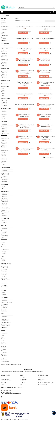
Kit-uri (3, 309)
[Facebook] (1, 396)
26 (2, 90)
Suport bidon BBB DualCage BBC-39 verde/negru (45, 83)
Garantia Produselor (24, 381)
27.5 (3, 91)
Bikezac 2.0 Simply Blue (45, 114)
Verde (3, 354)
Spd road (4, 285)
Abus (3, 32)
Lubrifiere (4, 304)
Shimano (4, 48)
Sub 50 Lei (4, 319)
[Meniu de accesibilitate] (54, 413)
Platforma (4, 287)
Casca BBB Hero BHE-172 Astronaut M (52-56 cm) (45, 148)
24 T (3, 237)
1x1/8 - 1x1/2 (4, 212)
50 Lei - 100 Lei (5, 320)
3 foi (3, 164)
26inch (3, 111)
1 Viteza (3, 196)
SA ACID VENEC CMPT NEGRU (45, 70)
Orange (3, 352)
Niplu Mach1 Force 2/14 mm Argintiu (24, 26)
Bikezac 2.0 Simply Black (24, 114)
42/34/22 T (4, 235)
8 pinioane (4, 179)
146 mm (4, 127)
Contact (2, 384)
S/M (3, 342)
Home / (4, 15)
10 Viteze (4, 201)
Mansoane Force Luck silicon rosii (45, 124)
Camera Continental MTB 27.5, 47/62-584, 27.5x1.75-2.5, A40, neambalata (24, 71)
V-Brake (3, 278)
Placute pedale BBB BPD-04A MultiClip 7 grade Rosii (24, 125)
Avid (3, 50)
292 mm (4, 140)
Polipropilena (5, 361)
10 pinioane (4, 174)
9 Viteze (3, 198)
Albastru (4, 355)
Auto (3, 292)
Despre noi (3, 377)
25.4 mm (4, 100)
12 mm (3, 65)
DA (2, 118)
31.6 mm (4, 104)
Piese (2, 23)
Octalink (4, 271)
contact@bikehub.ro (7, 392)
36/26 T (3, 231)
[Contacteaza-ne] (50, 12)
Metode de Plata (23, 377)
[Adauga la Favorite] (29, 32)
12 (2, 93)
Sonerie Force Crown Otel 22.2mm (45, 48)
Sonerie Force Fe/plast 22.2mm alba (24, 38)
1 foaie (3, 161)
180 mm (4, 71)
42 (51, 157)
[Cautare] (54, 7)
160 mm (4, 74)
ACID (3, 33)
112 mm (4, 128)
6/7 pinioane (4, 178)
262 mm (4, 145)
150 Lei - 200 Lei (5, 324)
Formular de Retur (23, 382)
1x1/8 (3, 210)
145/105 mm (4, 133)
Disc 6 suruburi (5, 279)
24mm (3, 260)
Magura (3, 53)
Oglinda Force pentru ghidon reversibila (24, 104)
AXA (3, 37)
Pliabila (3, 253)
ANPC (21, 384)
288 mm (4, 142)
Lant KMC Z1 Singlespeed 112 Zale (24, 94)
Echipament (3, 22)
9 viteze (3, 52)
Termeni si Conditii (5, 379)
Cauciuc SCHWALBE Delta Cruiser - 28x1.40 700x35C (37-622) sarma (24, 148)
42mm (3, 152)
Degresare (4, 306)
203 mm (4, 72)
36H (3, 186)
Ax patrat (4, 266)
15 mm (3, 63)
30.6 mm (4, 102)
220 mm (4, 76)
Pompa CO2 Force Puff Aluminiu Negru (45, 104)
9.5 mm (3, 62)
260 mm (4, 143)
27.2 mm (4, 105)
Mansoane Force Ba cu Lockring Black (24, 136)
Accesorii (3, 20)
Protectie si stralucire (6, 302)
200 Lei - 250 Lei (5, 325)
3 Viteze (3, 203)
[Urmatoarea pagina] (53, 157)
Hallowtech (4, 267)
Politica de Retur (23, 379)
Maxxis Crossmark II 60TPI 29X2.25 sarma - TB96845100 (45, 137)
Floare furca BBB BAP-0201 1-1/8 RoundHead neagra (24, 83)
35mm (3, 154)
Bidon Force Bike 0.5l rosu (45, 59)
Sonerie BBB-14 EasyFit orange (24, 48)
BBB (3, 38)
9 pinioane (4, 176)
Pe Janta (4, 276)
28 (2, 88)
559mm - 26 (4, 83)
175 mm (4, 130)
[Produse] (2, 12)
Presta (3, 294)
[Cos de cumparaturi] (53, 12)
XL (2, 339)
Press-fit (4, 269)
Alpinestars (4, 35)
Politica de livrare (4, 382)
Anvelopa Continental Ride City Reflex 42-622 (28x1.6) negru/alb (24, 59)
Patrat (3, 259)
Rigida (3, 251)
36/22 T (3, 232)
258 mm (4, 146)
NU (3, 116)
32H (3, 188)
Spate (3, 246)
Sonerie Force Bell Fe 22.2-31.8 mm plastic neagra (45, 27)
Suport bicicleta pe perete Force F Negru (45, 38)
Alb (3, 350)
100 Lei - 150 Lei (5, 322)
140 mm (4, 77)
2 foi (3, 163)
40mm (3, 155)
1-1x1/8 (3, 215)
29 (2, 95)
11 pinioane (4, 173)
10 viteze (4, 55)
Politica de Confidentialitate (37, 371)
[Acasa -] (8, 7)
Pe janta (4, 220)
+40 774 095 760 (7, 390)
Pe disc (3, 222)
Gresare (3, 307)
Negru (3, 349)
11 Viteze (4, 200)
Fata (3, 244)
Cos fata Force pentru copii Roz (45, 94)
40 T (3, 234)
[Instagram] (1, 398)
